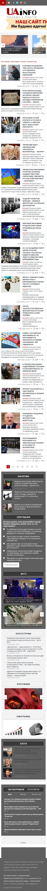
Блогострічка (23, 634)
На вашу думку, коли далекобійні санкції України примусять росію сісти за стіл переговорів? (22, 524)
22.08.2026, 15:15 (13, 669)
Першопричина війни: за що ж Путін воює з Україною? (28, 760)
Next (44, 45)
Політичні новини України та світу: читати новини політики (33, 291)
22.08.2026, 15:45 (13, 653)
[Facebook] (12, 3)
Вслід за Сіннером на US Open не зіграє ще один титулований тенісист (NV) (25, 657)
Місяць (23, 794)
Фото (23, 574)
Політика (23, 862)
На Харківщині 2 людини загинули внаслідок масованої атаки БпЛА (22, 599)
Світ (6, 864)
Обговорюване (16, 789)
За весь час (36, 794)
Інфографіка (23, 716)
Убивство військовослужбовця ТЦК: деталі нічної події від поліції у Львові (22, 626)
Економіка (40, 862)
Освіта (28, 864)
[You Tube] (20, 3)
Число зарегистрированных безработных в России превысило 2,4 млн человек (33, 310)
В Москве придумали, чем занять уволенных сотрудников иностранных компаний (33, 70)
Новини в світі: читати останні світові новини (19, 351)
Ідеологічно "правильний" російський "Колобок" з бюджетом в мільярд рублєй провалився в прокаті (28, 771)
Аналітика (23, 476)
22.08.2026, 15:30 (13, 660)
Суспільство (32, 862)
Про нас (6, 884)
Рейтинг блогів (16, 870)
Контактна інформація (17, 884)
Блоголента (7, 870)
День (10, 794)
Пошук (23, 62)
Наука (17, 864)
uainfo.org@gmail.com (32, 884)
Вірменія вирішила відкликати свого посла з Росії (22, 829)
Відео (22, 867)
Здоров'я (6, 867)
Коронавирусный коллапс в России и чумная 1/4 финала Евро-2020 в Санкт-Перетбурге (32, 122)
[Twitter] (16, 3)
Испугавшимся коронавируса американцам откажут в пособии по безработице (33, 442)
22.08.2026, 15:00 (13, 677)
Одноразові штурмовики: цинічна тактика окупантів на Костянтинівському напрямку (27, 751)
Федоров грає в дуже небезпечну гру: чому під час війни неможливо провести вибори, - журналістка (28, 483)
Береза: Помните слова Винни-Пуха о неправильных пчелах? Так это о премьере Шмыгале (33, 281)
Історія (23, 864)
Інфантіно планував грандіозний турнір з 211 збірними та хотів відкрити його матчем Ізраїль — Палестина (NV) (24, 674)
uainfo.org (27, 878)
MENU (3, 2)
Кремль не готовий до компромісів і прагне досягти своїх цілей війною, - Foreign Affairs (28, 507)
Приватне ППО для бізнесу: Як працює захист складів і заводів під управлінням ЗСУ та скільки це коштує (29, 495)
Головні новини (15, 862)
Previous (2, 45)
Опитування (23, 517)
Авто (33, 864)
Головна (6, 862)
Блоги (23, 744)
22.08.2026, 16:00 (13, 644)
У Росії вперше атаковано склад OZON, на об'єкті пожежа (12, 50)
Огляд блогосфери (31, 867)
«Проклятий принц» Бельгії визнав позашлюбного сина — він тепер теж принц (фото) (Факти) (23, 665)
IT (36, 864)
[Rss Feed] (8, 3)
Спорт (13, 867)
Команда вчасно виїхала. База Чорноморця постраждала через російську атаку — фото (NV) (24, 640)
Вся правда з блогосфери (10, 62)
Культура (11, 864)
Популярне (33, 789)
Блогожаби (23, 684)
